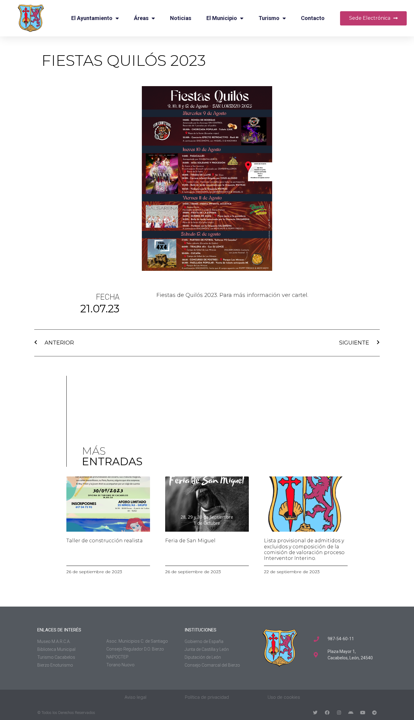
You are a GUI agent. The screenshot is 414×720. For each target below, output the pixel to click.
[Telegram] (374, 712)
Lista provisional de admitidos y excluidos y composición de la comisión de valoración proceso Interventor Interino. (304, 549)
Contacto (313, 18)
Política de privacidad (207, 697)
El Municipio (221, 18)
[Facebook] (327, 712)
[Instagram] (339, 712)
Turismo (269, 18)
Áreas (141, 18)
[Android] (351, 712)
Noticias (180, 18)
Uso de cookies (284, 697)
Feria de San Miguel (190, 540)
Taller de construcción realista (104, 540)
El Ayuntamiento (91, 18)
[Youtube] (362, 712)
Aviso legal (135, 697)
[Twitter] (315, 712)
